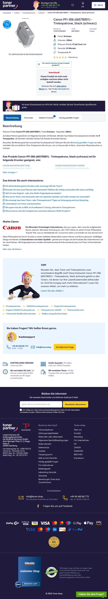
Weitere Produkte (46, 118)
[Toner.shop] (10, 5)
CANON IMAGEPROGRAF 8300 (16, 165)
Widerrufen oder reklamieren (50, 437)
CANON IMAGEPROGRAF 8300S (17, 168)
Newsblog (78, 437)
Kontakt (77, 433)
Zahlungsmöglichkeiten (48, 433)
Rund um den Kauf (47, 425)
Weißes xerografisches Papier (54, 314)
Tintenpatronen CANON (51, 310)
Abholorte (42, 476)
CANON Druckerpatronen (37, 306)
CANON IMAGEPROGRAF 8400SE (70, 165)
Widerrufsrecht (44, 444)
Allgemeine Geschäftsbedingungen (53, 440)
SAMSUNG (78, 451)
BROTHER (78, 454)
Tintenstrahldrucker (75, 310)
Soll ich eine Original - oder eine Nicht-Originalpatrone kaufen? (33, 193)
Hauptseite (7, 13)
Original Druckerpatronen (65, 306)
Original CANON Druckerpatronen (20, 310)
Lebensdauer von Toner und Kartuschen (23, 204)
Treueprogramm (45, 454)
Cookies (41, 451)
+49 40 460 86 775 (50, 5)
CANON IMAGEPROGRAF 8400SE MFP (72, 168)
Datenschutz (43, 447)
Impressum (79, 458)
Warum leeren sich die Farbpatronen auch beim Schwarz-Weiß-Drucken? (37, 211)
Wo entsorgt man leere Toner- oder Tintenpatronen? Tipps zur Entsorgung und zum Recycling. (47, 200)
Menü (100, 5)
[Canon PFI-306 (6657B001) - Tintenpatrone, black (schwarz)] (25, 49)
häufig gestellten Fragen (83, 142)
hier (62, 412)
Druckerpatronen (29, 13)
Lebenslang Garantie (47, 472)
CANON (42, 13)
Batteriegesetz (44, 469)
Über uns (78, 430)
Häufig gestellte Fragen (69, 118)
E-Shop (17, 13)
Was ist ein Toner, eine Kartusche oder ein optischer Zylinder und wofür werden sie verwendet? (47, 197)
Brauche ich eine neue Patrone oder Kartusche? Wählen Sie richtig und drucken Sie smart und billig (49, 190)
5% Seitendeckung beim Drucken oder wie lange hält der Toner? (33, 186)
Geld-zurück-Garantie (47, 458)
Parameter (28, 118)
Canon (92, 31)
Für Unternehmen (45, 465)
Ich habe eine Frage (65, 347)
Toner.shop (79, 425)
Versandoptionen (45, 430)
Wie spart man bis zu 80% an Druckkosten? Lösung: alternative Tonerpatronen (40, 207)
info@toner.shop (43, 347)
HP (75, 444)
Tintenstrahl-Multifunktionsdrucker (21, 314)
